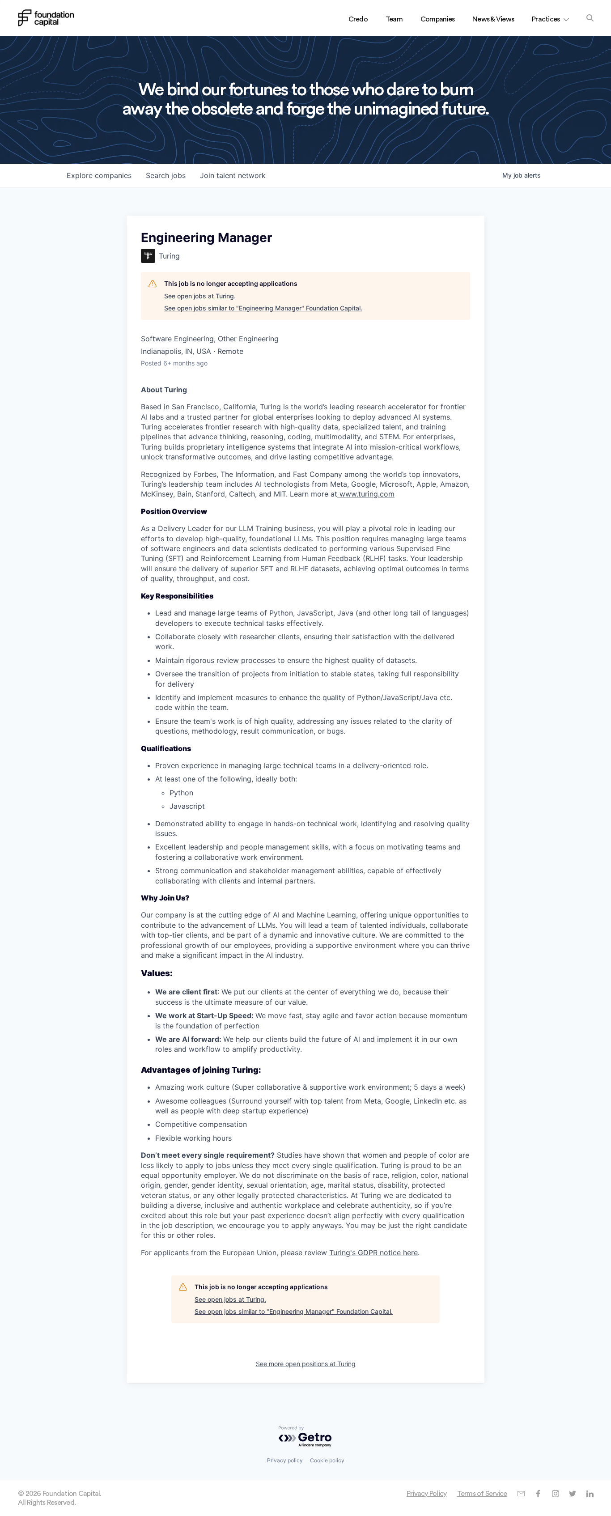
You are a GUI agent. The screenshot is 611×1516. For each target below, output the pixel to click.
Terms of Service (482, 1493)
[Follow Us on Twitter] (572, 1493)
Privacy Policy (427, 1493)
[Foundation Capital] (46, 18)
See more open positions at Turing (306, 1363)
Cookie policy (327, 1460)
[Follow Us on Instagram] (555, 1493)
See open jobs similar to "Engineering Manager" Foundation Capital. (263, 308)
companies (99, 175)
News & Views (493, 19)
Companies (437, 19)
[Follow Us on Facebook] (538, 1493)
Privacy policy (285, 1460)
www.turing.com (366, 493)
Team (394, 19)
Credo (358, 19)
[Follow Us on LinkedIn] (589, 1493)
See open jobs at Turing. (200, 296)
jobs (166, 175)
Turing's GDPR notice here (373, 1252)
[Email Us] (521, 1493)
